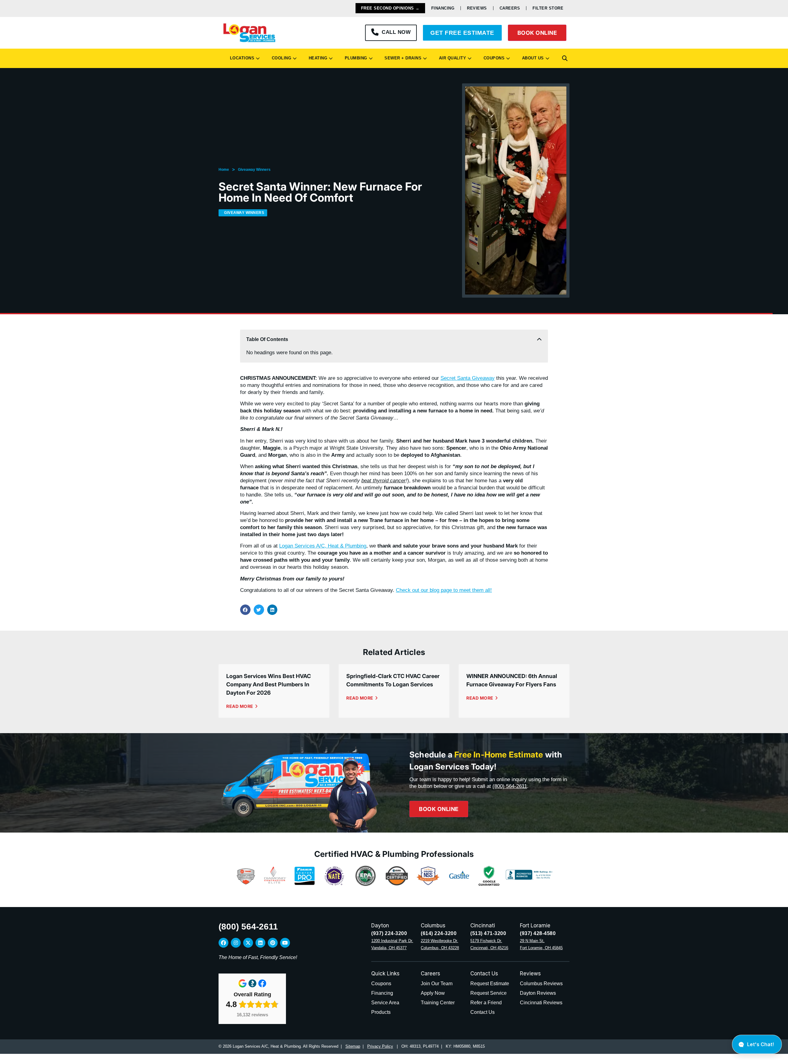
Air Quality (451, 58)
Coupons (493, 58)
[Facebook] (223, 943)
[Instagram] (236, 943)
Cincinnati (482, 925)
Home (224, 169)
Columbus (433, 925)
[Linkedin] (260, 943)
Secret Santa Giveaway (467, 378)
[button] (564, 58)
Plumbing (354, 58)
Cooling (280, 58)
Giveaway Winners (254, 169)
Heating (317, 58)
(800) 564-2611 (509, 786)
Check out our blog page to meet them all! (444, 590)
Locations (241, 58)
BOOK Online (537, 33)
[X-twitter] (248, 943)
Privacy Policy (380, 1046)
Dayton (380, 925)
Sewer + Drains (401, 58)
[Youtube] (285, 943)
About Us (531, 58)
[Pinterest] (273, 943)
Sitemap (352, 1046)
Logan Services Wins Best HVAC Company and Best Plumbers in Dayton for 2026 (268, 684)
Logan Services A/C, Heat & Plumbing (322, 546)
